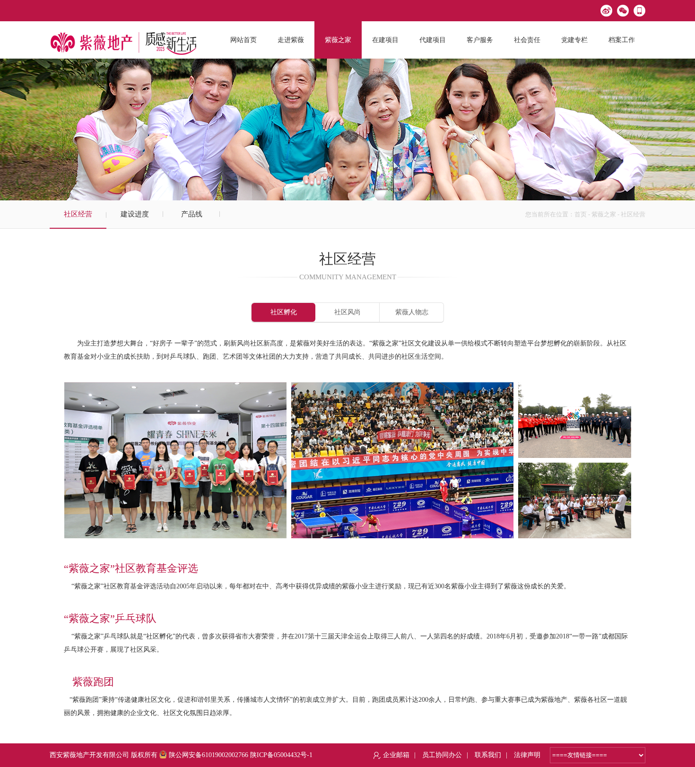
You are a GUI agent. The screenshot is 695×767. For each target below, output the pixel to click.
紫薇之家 (603, 214)
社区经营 (78, 214)
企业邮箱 (396, 754)
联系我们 (488, 754)
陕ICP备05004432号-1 (281, 754)
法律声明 (527, 754)
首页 (580, 214)
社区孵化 (283, 312)
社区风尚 (347, 312)
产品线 (191, 214)
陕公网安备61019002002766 (208, 754)
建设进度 (135, 214)
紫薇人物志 (411, 312)
